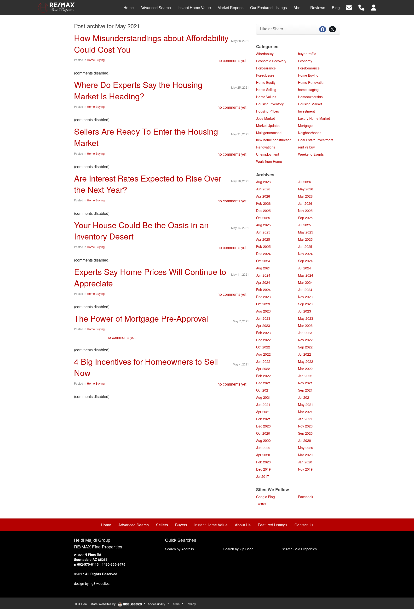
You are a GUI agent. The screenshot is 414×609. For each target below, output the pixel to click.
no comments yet (232, 60)
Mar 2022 (305, 368)
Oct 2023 (263, 304)
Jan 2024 (305, 289)
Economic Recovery (271, 60)
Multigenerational (269, 132)
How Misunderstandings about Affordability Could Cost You (151, 43)
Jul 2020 (304, 440)
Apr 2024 (263, 282)
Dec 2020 (263, 426)
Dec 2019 (263, 469)
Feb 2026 (263, 203)
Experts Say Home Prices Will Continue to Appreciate (150, 277)
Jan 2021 (305, 418)
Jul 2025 (304, 224)
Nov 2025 (305, 210)
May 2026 (305, 189)
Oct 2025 (263, 217)
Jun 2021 (263, 404)
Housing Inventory (270, 104)
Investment (306, 111)
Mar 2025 (305, 239)
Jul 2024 (304, 268)
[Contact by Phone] (361, 7)
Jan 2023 (305, 332)
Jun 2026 (263, 189)
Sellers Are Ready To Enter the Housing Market (146, 136)
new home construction (273, 139)
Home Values (266, 96)
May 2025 (305, 232)
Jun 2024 (263, 275)
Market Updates (268, 125)
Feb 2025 (263, 246)
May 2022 (305, 361)
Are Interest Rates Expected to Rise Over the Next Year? (147, 183)
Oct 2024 (263, 260)
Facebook (305, 496)
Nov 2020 (305, 426)
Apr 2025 (263, 239)
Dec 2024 (263, 253)
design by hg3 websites (91, 583)
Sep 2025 (305, 217)
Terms (175, 604)
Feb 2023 (263, 332)
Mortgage (305, 125)
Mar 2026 (305, 196)
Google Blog (265, 496)
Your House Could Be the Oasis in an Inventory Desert (141, 230)
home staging (308, 89)
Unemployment (267, 154)
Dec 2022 (263, 339)
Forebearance (309, 68)
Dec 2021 (263, 383)
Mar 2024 (305, 282)
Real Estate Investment (315, 139)
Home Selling (266, 89)
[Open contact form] (349, 7)
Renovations (265, 147)
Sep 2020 (305, 433)
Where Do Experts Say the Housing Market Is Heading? (138, 90)
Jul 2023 (304, 311)
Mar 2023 (305, 325)
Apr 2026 (263, 196)
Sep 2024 (305, 260)
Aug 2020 (263, 440)
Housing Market (310, 104)
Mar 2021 (305, 411)
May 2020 (305, 447)
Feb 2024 (263, 289)
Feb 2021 (263, 418)
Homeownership (310, 96)
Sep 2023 (305, 304)
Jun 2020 (263, 447)
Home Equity (266, 82)
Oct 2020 (263, 433)
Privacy (190, 604)
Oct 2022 (263, 347)
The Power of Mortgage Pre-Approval (141, 318)
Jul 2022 (304, 354)
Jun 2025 (263, 232)
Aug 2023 (263, 311)
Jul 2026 (304, 181)
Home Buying (96, 60)
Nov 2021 (305, 383)
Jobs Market (265, 118)
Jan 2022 (305, 375)
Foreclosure (265, 75)
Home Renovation (311, 82)
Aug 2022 (263, 354)
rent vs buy (306, 147)
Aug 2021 (263, 397)
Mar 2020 (305, 454)
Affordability (265, 53)
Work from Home (269, 161)
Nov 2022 (305, 339)
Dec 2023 (263, 296)
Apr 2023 (263, 325)
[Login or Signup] (373, 7)
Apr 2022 (263, 368)
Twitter (261, 503)
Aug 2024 (263, 268)
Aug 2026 (263, 181)
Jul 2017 (262, 476)
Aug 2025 (263, 224)
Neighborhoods (309, 132)
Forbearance (266, 68)
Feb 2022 (263, 375)
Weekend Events (311, 154)
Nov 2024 (305, 253)
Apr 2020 (263, 454)
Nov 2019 (305, 469)
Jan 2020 (305, 462)
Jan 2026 (305, 203)
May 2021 (305, 404)
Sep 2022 (305, 347)
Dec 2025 (263, 210)
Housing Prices (267, 111)
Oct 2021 (263, 390)
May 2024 (305, 275)
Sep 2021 (305, 390)
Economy (305, 60)
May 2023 (305, 318)
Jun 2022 (263, 361)
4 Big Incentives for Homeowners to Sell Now (146, 367)
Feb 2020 (263, 462)
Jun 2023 (263, 318)
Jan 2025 (305, 246)
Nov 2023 (305, 296)
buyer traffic (307, 53)
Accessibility (156, 604)
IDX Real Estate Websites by (96, 604)
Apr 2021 (263, 411)
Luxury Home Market (314, 118)
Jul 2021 (304, 397)
